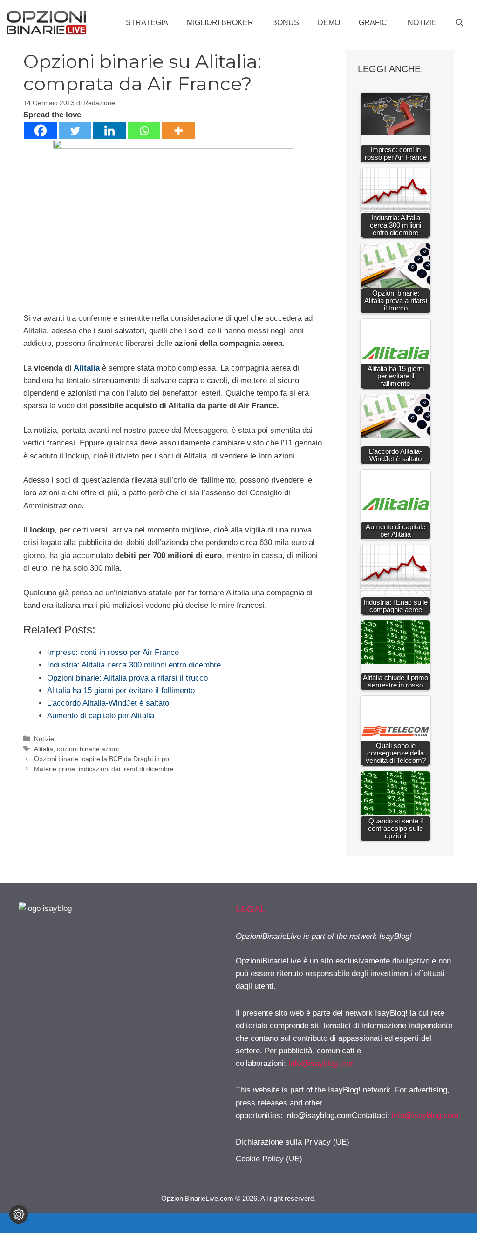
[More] (178, 130)
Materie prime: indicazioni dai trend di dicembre (104, 769)
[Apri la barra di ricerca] (459, 22)
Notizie (422, 23)
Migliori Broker (220, 23)
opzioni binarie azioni (88, 749)
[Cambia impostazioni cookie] (18, 1214)
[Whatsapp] (144, 130)
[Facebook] (40, 130)
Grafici (374, 23)
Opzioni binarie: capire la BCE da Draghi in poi (102, 758)
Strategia (147, 23)
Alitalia (87, 368)
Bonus (285, 23)
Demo (329, 23)
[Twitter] (75, 130)
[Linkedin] (109, 130)
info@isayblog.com (321, 1063)
